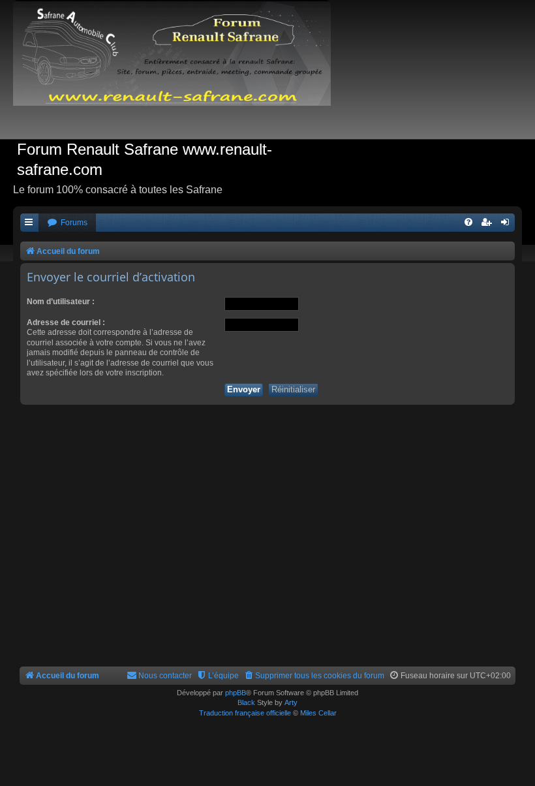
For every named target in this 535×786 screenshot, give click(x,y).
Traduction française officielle (245, 713)
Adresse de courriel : (66, 322)
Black (246, 702)
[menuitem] (67, 223)
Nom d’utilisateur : (61, 301)
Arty (291, 702)
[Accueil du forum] (178, 69)
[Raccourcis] (29, 223)
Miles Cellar (318, 713)
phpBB (235, 693)
